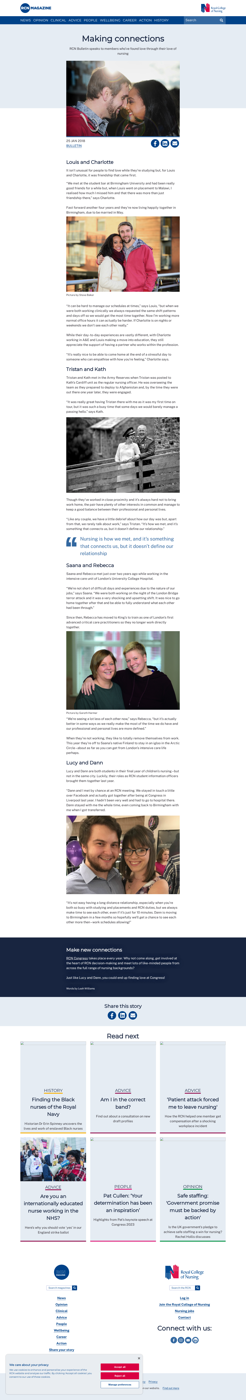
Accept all (120, 1367)
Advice (75, 20)
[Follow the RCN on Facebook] (174, 1344)
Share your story (61, 1350)
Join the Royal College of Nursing (184, 1304)
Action (145, 20)
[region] (74, 1374)
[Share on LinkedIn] (165, 143)
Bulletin (74, 146)
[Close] (139, 1358)
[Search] (74, 1287)
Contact (184, 1317)
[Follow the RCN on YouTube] (188, 1344)
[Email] (175, 143)
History (161, 20)
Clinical (58, 20)
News (25, 20)
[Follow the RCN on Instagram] (181, 1344)
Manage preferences (119, 1384)
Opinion (40, 20)
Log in (184, 1298)
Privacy (153, 1381)
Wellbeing (110, 20)
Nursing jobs (184, 1311)
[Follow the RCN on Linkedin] (195, 1344)
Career (130, 20)
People (90, 20)
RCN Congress (77, 958)
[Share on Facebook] (155, 143)
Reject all (120, 1375)
